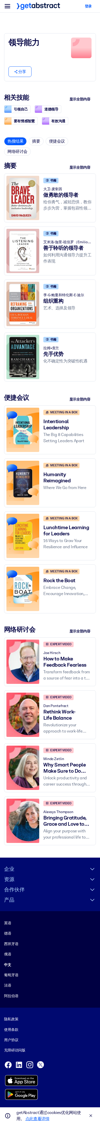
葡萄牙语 (11, 975)
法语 (7, 985)
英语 (7, 923)
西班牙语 (11, 944)
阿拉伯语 (11, 996)
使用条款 (11, 1029)
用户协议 (11, 1040)
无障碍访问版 (14, 1050)
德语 (7, 933)
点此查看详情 (37, 1118)
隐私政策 (11, 1019)
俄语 (7, 954)
